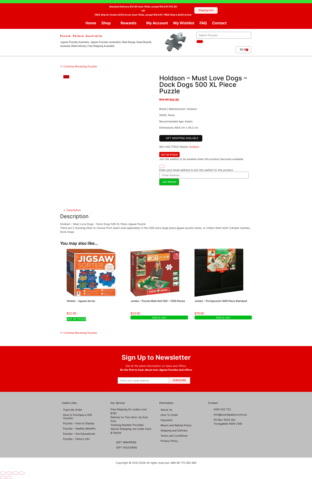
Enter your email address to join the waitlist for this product (196, 170)
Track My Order (72, 409)
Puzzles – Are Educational (79, 433)
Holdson (194, 146)
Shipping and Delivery (174, 430)
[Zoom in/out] (3, 473)
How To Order (169, 415)
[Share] (15, 473)
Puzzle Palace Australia (81, 35)
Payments (167, 420)
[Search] (199, 41)
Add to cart (159, 317)
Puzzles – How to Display (78, 423)
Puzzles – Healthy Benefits (79, 428)
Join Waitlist (169, 181)
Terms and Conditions (174, 435)
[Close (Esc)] (22, 473)
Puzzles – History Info (76, 439)
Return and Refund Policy (176, 425)
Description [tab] (74, 210)
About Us (166, 409)
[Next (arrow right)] (9, 477)
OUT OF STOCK (76, 319)
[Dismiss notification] (162, 166)
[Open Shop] (113, 23)
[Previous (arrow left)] (3, 477)
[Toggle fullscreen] (9, 473)
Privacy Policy (169, 440)
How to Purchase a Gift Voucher (77, 416)
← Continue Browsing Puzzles (78, 66)
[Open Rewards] (139, 23)
